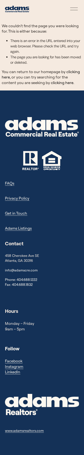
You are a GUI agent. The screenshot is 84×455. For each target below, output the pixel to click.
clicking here (62, 82)
